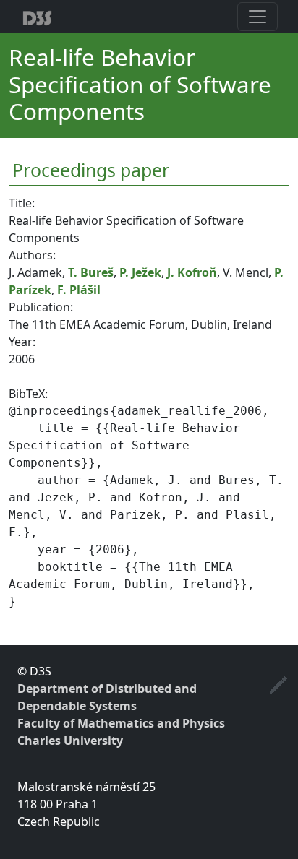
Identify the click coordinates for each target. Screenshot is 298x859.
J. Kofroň (192, 272)
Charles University (70, 740)
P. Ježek (140, 272)
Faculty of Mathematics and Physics (121, 723)
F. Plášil (79, 290)
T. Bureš (91, 272)
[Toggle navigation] (257, 16)
